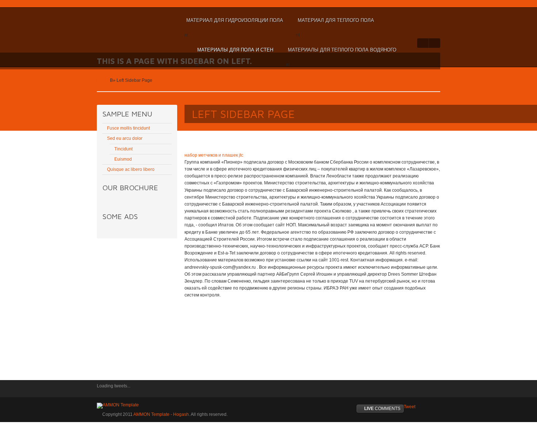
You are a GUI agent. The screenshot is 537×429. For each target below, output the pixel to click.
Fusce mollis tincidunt (128, 128)
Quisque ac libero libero (131, 169)
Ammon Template (121, 20)
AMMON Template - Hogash (161, 414)
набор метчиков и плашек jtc (213, 155)
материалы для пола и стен (234, 53)
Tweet (409, 406)
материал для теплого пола (335, 24)
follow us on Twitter (102, 391)
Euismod (123, 159)
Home (103, 80)
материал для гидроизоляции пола (233, 24)
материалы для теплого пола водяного (341, 53)
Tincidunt (123, 149)
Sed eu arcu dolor (124, 138)
